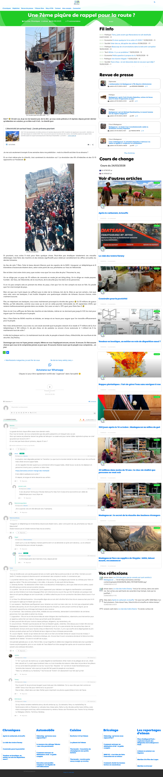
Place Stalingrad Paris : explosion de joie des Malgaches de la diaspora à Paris (147, 742)
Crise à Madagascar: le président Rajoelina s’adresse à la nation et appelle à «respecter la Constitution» (129, 142)
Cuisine (75, 730)
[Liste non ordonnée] (23, 413)
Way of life (49, 8)
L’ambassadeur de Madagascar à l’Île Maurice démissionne (130, 84)
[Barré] (19, 413)
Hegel (29, 555)
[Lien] (31, 413)
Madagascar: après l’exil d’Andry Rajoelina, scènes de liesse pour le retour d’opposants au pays (131, 98)
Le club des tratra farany (111, 256)
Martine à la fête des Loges (147, 759)
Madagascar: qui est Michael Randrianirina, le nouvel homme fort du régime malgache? (131, 113)
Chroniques (7, 8)
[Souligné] (16, 413)
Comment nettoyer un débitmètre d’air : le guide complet (46, 754)
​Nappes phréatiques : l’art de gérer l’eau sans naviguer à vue (130, 384)
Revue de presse (27, 8)
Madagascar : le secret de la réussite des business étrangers (129, 515)
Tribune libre (39, 8)
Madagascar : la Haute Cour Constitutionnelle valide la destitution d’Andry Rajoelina (128, 127)
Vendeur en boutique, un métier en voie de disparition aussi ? (130, 341)
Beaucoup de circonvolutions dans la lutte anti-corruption (134, 47)
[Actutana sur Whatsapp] (49, 365)
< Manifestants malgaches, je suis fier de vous (22, 360)
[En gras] (12, 413)
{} (33, 412)
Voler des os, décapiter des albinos (124, 43)
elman (16, 453)
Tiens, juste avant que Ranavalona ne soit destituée (131, 35)
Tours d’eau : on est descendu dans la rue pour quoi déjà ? (133, 62)
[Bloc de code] (28, 413)
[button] (129, 153)
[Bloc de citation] (26, 413)
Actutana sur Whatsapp (49, 369)
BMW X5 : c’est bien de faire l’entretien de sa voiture (114, 755)
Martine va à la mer (144, 766)
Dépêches (16, 8)
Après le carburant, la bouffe (113, 213)
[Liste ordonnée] (21, 413)
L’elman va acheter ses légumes (146, 752)
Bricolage (110, 730)
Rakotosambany (15, 518)
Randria (26, 456)
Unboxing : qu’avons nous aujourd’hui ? (46, 737)
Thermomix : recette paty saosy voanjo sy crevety (80, 760)
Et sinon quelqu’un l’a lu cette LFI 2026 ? (127, 40)
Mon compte (66, 8)
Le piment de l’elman (78, 742)
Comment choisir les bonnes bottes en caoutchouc (114, 764)
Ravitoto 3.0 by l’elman (79, 736)
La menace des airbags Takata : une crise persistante (48, 745)
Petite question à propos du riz (124, 55)
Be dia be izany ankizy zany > (62, 360)
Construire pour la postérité (113, 298)
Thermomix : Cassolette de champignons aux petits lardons (80, 751)
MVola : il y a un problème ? (119, 52)
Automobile (45, 730)
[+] (35, 412)
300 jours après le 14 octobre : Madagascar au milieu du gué (129, 427)
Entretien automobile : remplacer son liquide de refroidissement (46, 765)
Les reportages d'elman (149, 731)
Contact (58, 8)
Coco (11, 568)
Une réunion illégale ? (119, 59)
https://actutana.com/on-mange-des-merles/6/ (32, 471)
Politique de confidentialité (68, 772)
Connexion (77, 8)
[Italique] (14, 413)
